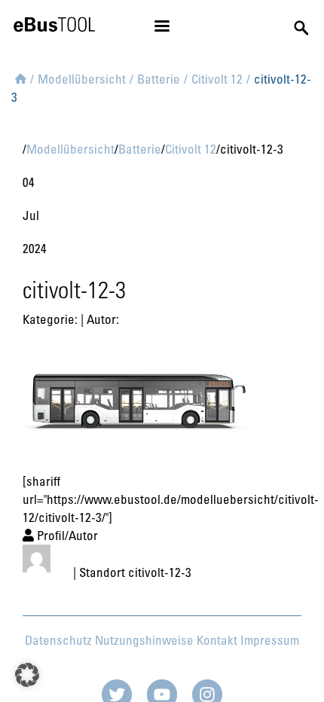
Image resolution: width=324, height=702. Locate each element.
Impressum (269, 640)
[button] (27, 675)
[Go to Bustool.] (20, 76)
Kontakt (217, 640)
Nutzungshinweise (144, 640)
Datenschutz (58, 640)
